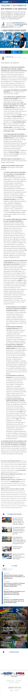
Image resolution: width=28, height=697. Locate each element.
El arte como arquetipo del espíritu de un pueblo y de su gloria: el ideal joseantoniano (13, 630)
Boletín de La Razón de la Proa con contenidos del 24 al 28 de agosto (18, 556)
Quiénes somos (10, 680)
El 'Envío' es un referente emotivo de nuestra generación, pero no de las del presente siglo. (14, 601)
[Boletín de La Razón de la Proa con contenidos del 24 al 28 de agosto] (7, 556)
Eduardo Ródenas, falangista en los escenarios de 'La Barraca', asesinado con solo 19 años (14, 593)
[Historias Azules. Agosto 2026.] (7, 549)
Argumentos (17, 30)
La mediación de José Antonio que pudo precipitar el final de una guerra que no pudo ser (19, 531)
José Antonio (11, 30)
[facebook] (23, 58)
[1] (4, 124)
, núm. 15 (18, 22)
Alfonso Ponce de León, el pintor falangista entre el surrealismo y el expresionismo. (14, 576)
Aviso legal (18, 680)
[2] (9, 216)
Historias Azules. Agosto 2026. (17, 547)
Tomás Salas (23, 30)
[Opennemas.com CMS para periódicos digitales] (14, 688)
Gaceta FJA (5, 30)
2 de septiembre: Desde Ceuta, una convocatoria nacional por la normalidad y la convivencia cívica (19, 540)
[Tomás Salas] (3, 58)
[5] (17, 418)
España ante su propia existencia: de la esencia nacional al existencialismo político (13, 644)
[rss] (25, 58)
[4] (20, 280)
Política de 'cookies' (14, 682)
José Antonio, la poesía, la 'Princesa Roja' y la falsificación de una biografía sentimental (14, 585)
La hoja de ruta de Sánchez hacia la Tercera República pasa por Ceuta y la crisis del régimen (18, 521)
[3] (25, 250)
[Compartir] (2, 52)
